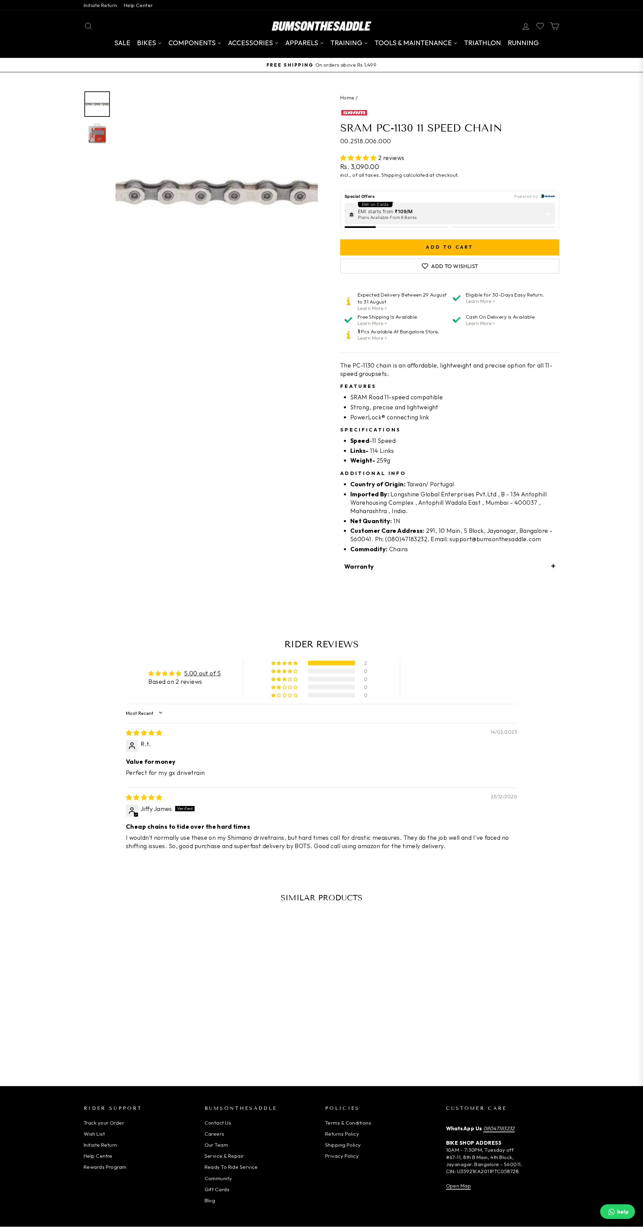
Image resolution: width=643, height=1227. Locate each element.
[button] (359, 158)
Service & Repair (224, 1156)
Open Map (458, 1185)
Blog (210, 1200)
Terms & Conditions (348, 1123)
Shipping (391, 175)
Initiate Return (100, 5)
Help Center (138, 5)
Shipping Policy (343, 1145)
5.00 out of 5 (202, 673)
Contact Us (218, 1123)
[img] (144, 733)
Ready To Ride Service (231, 1167)
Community (218, 1178)
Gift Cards (217, 1189)
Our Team (216, 1145)
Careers (214, 1134)
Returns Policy (342, 1134)
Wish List (94, 1134)
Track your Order (104, 1123)
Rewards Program (105, 1167)
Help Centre (98, 1156)
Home (347, 97)
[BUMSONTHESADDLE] (321, 26)
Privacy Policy (342, 1156)
